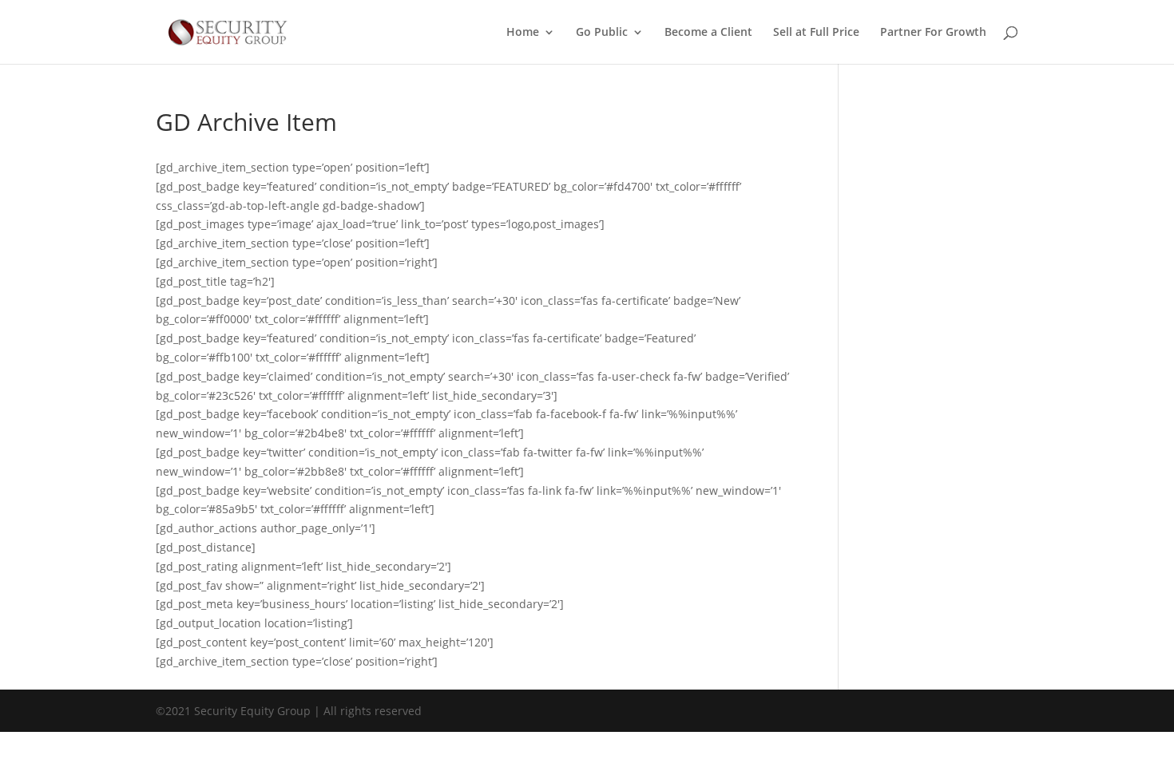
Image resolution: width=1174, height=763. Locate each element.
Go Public (602, 32)
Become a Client (708, 32)
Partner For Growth (933, 32)
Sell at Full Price (816, 32)
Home (522, 32)
